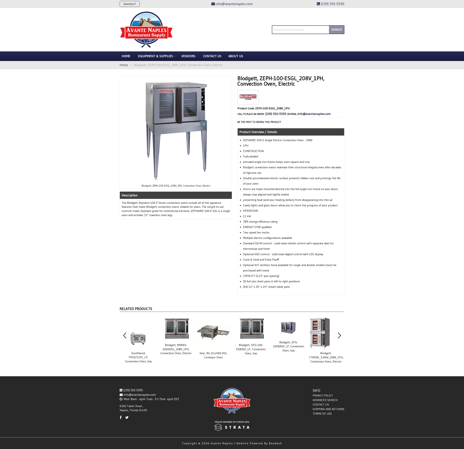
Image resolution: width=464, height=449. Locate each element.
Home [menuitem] (126, 56)
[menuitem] (156, 56)
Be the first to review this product (259, 122)
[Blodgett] (248, 101)
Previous (125, 335)
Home (124, 65)
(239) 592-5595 (275, 114)
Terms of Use (322, 413)
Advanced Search (325, 400)
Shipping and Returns (328, 409)
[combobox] (308, 29)
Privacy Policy (323, 395)
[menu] (232, 56)
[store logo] (146, 30)
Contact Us (321, 404)
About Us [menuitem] (235, 56)
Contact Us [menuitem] (212, 56)
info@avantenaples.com (314, 114)
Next (339, 335)
